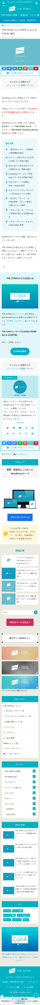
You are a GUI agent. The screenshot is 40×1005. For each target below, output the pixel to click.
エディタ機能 (17, 911)
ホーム (7, 25)
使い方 (26, 920)
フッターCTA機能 (15, 1001)
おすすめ (7, 911)
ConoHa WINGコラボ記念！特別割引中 (20, 20)
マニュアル (10, 727)
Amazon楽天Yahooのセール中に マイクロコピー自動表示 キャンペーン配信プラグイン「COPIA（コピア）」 (20, 957)
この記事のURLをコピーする (21, 73)
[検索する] (36, 612)
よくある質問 (8, 738)
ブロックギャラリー (13, 748)
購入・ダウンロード (11, 754)
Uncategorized (10, 777)
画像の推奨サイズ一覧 (14, 722)
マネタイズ (17, 920)
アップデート (18, 25)
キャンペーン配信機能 (23, 314)
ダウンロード (33, 982)
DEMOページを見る (19, 622)
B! (15, 68)
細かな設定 (11, 814)
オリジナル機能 (9, 915)
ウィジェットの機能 (16, 85)
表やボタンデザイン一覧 (15, 711)
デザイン (8, 798)
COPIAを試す (20, 351)
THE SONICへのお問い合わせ (20, 992)
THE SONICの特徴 (9, 15)
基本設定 (10, 809)
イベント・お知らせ (12, 788)
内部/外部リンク (15, 182)
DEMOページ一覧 (10, 743)
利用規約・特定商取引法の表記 (13, 982)
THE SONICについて (12, 706)
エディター (9, 793)
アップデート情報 (13, 987)
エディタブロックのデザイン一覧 (18, 716)
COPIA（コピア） (15, 321)
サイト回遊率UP (23, 915)
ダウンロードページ (20, 517)
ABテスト (12, 158)
